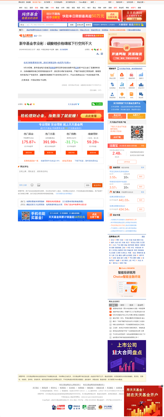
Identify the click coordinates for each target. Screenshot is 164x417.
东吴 (127, 242)
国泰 (112, 248)
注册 (25, 185)
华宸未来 (138, 248)
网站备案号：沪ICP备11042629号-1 (109, 400)
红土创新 (112, 253)
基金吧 (121, 8)
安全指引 (72, 388)
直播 (110, 8)
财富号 (133, 8)
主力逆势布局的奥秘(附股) (72, 201)
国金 (125, 245)
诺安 (114, 258)
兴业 (139, 260)
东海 (123, 242)
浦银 (138, 258)
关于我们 (36, 388)
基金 (94, 8)
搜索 (139, 8)
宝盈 (121, 240)
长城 (130, 240)
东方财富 (47, 2)
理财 (99, 8)
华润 (124, 250)
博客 (127, 8)
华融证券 (130, 250)
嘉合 (134, 253)
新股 (36, 8)
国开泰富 (131, 245)
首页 (35, 36)
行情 (52, 8)
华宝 (132, 248)
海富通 (120, 250)
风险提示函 (100, 388)
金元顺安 (129, 255)
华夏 (129, 253)
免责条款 (81, 388)
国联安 (137, 245)
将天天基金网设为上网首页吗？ (70, 385)
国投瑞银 (118, 248)
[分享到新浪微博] (98, 49)
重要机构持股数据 (53, 201)
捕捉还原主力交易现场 (35, 204)
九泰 (112, 255)
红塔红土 (124, 253)
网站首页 (22, 2)
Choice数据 (82, 2)
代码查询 (96, 25)
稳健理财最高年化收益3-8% (69, 30)
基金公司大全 (84, 30)
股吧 (115, 8)
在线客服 (119, 388)
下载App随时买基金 (134, 30)
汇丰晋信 (114, 250)
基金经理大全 (95, 30)
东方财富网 (64, 49)
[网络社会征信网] (74, 407)
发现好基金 (54, 30)
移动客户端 (36, 2)
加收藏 (28, 2)
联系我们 (63, 388)
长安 (127, 240)
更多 (143, 236)
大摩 (140, 255)
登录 (21, 185)
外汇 (83, 8)
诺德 (118, 258)
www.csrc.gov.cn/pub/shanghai (92, 397)
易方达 (115, 263)
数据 (57, 8)
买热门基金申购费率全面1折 (75, 204)
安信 (112, 240)
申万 (134, 260)
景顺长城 (140, 253)
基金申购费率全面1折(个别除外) (37, 30)
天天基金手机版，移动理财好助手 (130, 68)
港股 (73, 8)
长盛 (134, 240)
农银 (125, 258)
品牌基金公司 (114, 236)
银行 (89, 8)
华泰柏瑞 (141, 250)
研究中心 (54, 388)
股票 (31, 8)
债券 (104, 8)
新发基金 (105, 30)
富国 (137, 242)
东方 (119, 242)
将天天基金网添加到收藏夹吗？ (94, 385)
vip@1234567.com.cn (77, 391)
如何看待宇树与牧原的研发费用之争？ (126, 337)
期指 (41, 8)
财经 (20, 8)
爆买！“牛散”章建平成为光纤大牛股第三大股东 (129, 321)
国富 (122, 245)
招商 (121, 263)
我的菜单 (119, 2)
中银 (125, 263)
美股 (68, 8)
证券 (77, 68)
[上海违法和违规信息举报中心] (89, 407)
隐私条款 (90, 388)
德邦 (112, 242)
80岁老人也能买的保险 (117, 30)
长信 (141, 240)
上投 (129, 260)
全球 (62, 8)
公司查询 (112, 25)
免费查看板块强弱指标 (35, 201)
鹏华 (134, 258)
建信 (120, 255)
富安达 (133, 242)
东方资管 (125, 260)
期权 (47, 8)
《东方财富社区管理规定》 (64, 194)
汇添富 (118, 253)
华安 (128, 248)
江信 (116, 255)
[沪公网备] (105, 407)
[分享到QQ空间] (100, 49)
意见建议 (110, 388)
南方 (122, 258)
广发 (118, 245)
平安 (131, 258)
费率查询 (104, 25)
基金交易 (140, 2)
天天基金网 (72, 104)
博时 (117, 240)
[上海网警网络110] (58, 407)
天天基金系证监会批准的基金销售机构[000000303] (62, 394)
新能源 (52, 68)
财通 (138, 240)
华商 (135, 250)
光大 (114, 245)
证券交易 (130, 2)
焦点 (26, 8)
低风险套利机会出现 (54, 204)
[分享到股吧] (92, 49)
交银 (134, 255)
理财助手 (112, 69)
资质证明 (45, 388)
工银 (123, 248)
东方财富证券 (70, 2)
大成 (116, 242)
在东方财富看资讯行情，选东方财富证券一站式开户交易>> (47, 62)
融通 (117, 260)
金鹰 (124, 255)
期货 (78, 8)
